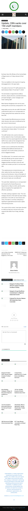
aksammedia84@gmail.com (17, 495)
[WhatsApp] (13, 31)
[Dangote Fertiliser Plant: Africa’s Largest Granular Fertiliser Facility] (5, 285)
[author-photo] (14, 268)
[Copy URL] (23, 31)
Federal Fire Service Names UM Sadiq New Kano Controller (18, 300)
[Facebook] (2, 31)
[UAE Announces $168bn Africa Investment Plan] (7, 416)
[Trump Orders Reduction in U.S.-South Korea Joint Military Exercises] (21, 367)
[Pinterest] (9, 31)
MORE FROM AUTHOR (19, 280)
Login (24, 326)
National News (8, 18)
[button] (2, 15)
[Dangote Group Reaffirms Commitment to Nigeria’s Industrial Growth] (5, 292)
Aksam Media (5, 28)
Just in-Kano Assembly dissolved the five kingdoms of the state (7, 254)
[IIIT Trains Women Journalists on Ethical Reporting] (21, 416)
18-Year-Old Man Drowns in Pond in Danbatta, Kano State (20, 391)
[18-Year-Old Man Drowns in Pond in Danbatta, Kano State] (21, 384)
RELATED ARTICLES (7, 280)
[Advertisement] (14, 60)
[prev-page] (2, 306)
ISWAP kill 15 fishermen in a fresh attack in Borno (21, 254)
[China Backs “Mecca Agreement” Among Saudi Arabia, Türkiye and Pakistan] (21, 399)
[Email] (16, 31)
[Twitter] (6, 31)
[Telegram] (20, 31)
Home (2, 18)
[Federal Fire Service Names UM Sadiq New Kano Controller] (5, 300)
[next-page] (5, 306)
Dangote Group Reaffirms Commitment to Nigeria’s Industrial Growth (17, 292)
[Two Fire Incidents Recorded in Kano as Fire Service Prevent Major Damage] (7, 399)
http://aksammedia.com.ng (14, 272)
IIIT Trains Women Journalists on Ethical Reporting (20, 423)
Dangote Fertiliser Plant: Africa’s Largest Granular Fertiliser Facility (17, 285)
